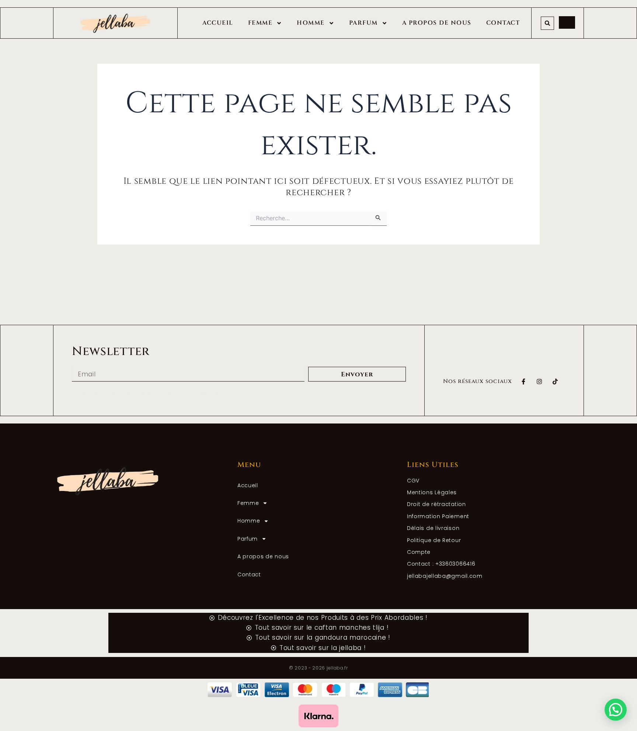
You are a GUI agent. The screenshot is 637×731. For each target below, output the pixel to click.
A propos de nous (436, 23)
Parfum (363, 23)
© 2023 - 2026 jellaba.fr (318, 668)
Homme (311, 23)
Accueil (217, 23)
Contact (503, 23)
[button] (547, 23)
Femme (260, 23)
